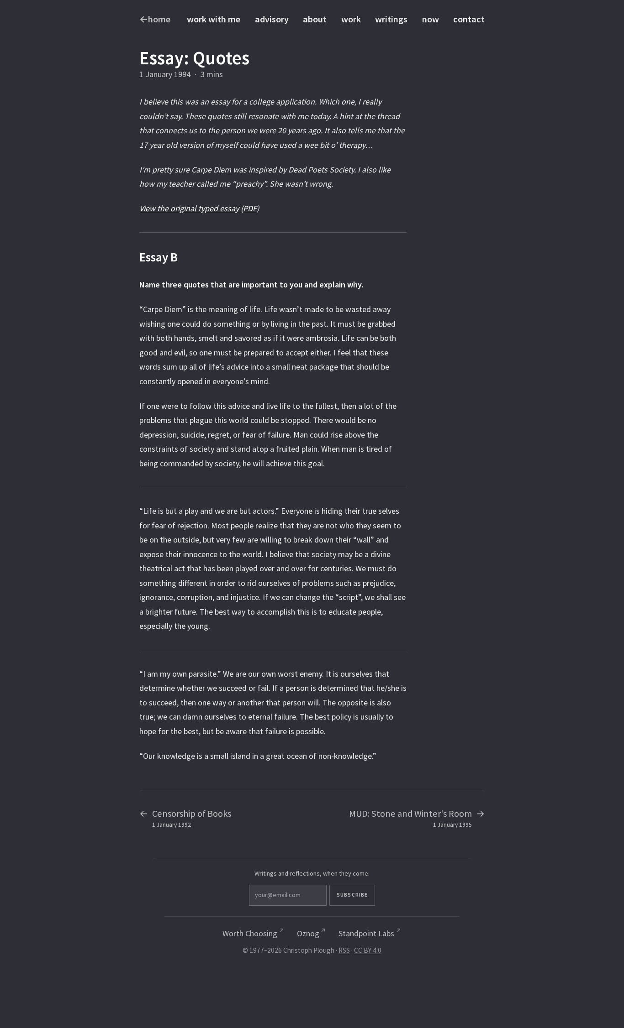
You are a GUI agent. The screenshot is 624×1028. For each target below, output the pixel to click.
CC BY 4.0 (367, 950)
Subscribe (352, 895)
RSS (344, 950)
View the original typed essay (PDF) (199, 208)
